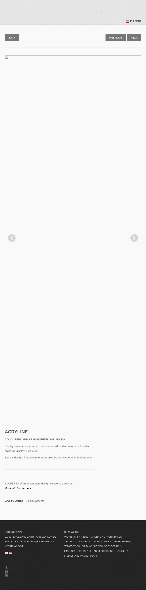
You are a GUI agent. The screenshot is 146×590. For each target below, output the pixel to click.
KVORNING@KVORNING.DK (37, 541)
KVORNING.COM (14, 546)
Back (12, 37)
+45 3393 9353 (13, 541)
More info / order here (18, 488)
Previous (115, 37)
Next (134, 37)
